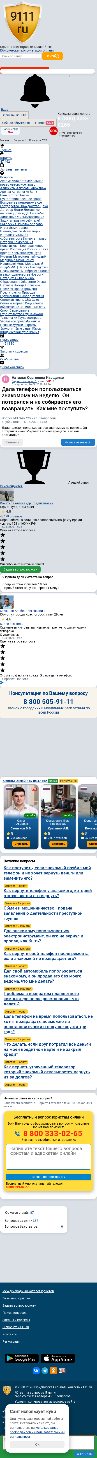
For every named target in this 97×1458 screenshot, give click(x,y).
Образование (10, 281)
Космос (33, 249)
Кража (43, 249)
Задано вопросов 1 (24, 381)
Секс (35, 299)
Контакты (9, 1334)
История (7, 242)
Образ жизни (25, 278)
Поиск (53, 781)
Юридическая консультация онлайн (27, 50)
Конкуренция (23, 242)
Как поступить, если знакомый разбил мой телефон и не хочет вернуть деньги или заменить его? (47, 873)
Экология (7, 328)
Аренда (6, 191)
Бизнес (25, 195)
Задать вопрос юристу (20, 569)
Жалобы (38, 213)
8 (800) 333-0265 (73, 121)
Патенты (7, 285)
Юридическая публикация (19, 332)
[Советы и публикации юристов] (22, 22)
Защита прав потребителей (20, 220)
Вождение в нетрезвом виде (21, 202)
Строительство (11, 314)
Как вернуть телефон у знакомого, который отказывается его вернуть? (48, 893)
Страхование (19, 310)
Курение (6, 256)
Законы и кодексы (16, 1320)
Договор (7, 209)
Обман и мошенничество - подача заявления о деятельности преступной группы (43, 913)
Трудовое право (29, 317)
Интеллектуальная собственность (14, 236)
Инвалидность (11, 231)
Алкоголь (23, 188)
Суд (26, 314)
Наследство (39, 267)
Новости (37, 274)
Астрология (21, 191)
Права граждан (25, 289)
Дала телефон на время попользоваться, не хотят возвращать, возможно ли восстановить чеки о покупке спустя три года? (48, 1024)
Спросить (21, 843)
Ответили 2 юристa (17, 903)
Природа (28, 292)
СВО (28, 299)
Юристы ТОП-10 (14, 115)
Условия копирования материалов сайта (45, 1401)
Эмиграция (23, 328)
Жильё (22, 217)
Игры (4, 227)
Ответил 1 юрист (16, 885)
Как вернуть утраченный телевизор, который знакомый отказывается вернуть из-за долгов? (47, 1072)
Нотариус (7, 278)
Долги (19, 209)
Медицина (8, 260)
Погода (19, 285)
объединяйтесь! (41, 47)
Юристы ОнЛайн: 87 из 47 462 (25, 781)
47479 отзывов (11, 513)
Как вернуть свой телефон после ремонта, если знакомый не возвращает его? (46, 956)
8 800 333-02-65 (51, 1133)
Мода (20, 263)
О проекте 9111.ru (15, 1327)
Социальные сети (33, 307)
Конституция (10, 245)
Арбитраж (38, 188)
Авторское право (22, 184)
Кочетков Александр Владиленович (26, 503)
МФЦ (14, 267)
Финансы (33, 321)
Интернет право (34, 238)
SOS (53, 130)
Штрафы (30, 325)
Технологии (9, 317)
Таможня (36, 314)
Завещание (35, 217)
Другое (18, 213)
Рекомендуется (11, 486)
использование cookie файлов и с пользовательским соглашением (37, 1432)
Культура (34, 253)
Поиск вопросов (14, 1312)
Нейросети (31, 271)
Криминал (19, 253)
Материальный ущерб (29, 256)
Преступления (11, 292)
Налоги (24, 267)
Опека (41, 281)
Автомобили (9, 181)
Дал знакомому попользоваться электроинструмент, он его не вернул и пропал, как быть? (43, 936)
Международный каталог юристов (28, 1291)
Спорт (5, 310)
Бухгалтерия (9, 199)
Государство (10, 206)
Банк (33, 191)
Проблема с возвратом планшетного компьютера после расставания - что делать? (41, 998)
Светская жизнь (12, 299)
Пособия (7, 289)
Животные (8, 217)
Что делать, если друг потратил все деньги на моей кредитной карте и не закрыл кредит (47, 1049)
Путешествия (10, 296)
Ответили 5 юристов (18, 989)
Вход (4, 109)
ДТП (28, 213)
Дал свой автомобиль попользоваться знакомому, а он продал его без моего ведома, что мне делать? (43, 976)
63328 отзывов (11, 621)
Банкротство (10, 195)
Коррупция (18, 249)
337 (35, 1220)
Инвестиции (31, 231)
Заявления (8, 224)
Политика (32, 285)
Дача (44, 206)
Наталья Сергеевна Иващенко (38, 377)
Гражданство (30, 206)
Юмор (36, 328)
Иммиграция (18, 227)
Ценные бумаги (12, 325)
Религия (38, 296)
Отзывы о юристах (16, 1298)
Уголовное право (13, 321)
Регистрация (68, 781)
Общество (29, 281)
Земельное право (30, 224)
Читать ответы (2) (78, 442)
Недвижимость (11, 271)
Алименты (8, 188)
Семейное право (12, 303)
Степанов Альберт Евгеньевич (22, 611)
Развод (26, 296)
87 (32, 1212)
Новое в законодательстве (24, 272)
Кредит (6, 253)
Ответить (12, 442)
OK (37, 1444)
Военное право (30, 199)
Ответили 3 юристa (17, 1039)
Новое (44, 123)
